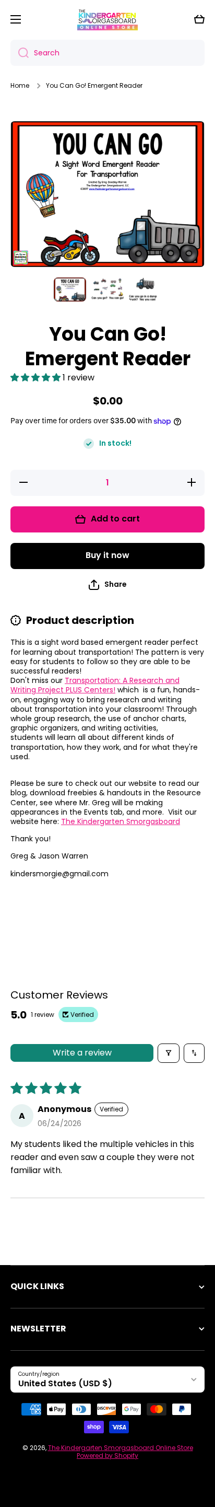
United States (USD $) (65, 1383)
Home (19, 86)
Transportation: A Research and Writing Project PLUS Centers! (95, 685)
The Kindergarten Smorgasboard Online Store (120, 1447)
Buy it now (107, 555)
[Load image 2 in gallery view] (107, 289)
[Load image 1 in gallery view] (70, 289)
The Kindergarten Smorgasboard (120, 821)
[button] (199, 19)
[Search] (19, 53)
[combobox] (107, 53)
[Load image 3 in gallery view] (145, 289)
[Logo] (107, 19)
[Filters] (169, 1053)
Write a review (82, 1053)
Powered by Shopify (107, 1455)
